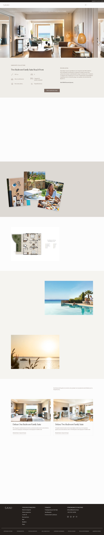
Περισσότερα (67, 363)
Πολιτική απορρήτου (32, 531)
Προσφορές (61, 12)
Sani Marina (70, 12)
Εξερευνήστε (52, 483)
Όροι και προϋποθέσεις (84, 531)
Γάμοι (23, 524)
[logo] (6, 5)
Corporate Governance (59, 531)
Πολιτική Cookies (71, 531)
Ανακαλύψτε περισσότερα (19, 433)
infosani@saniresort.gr (73, 510)
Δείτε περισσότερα (16, 311)
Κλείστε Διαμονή (26, 510)
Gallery (77, 12)
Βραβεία (24, 522)
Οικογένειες (35, 12)
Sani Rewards (48, 512)
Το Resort (18, 12)
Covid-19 (24, 514)
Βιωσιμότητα (25, 517)
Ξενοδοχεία (26, 12)
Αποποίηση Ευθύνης (8, 531)
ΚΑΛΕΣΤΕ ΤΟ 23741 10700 (98, 1)
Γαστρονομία (44, 12)
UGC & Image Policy (46, 531)
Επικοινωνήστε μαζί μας (51, 514)
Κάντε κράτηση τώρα (52, 90)
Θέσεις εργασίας (26, 512)
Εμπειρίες (53, 12)
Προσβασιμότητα (20, 531)
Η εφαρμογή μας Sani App (51, 510)
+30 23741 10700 (71, 512)
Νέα (23, 519)
